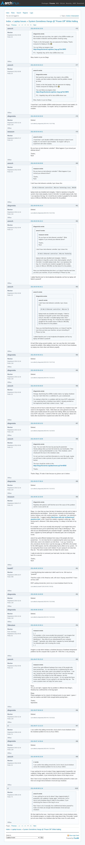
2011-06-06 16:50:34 (37, 568)
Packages (45, 3)
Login (31, 13)
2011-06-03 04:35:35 (37, 116)
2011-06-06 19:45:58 (37, 594)
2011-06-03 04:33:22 (37, 65)
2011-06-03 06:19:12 (37, 221)
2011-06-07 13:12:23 (37, 726)
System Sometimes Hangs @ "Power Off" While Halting (53, 21)
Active (68, 16)
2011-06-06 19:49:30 (37, 610)
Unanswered (75, 16)
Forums (52, 3)
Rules (13, 13)
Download (80, 3)
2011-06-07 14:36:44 (37, 741)
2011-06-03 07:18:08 (37, 439)
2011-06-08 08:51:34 (37, 788)
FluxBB (76, 838)
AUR (74, 3)
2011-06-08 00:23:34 (37, 756)
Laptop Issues (20, 21)
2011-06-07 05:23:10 (37, 659)
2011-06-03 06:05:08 (37, 163)
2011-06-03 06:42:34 (37, 370)
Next (34, 25)
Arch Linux (10, 3)
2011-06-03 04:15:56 (37, 28)
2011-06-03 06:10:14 (37, 205)
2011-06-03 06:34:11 (37, 287)
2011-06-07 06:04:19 (37, 710)
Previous (14, 25)
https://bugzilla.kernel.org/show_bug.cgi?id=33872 (49, 49)
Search (19, 13)
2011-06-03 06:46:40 (37, 386)
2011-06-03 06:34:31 (37, 355)
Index (7, 13)
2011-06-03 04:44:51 (37, 131)
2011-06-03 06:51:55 (37, 423)
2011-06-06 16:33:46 (37, 497)
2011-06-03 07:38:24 (37, 481)
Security (69, 3)
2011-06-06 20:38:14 (37, 625)
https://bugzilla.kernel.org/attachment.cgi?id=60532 (49, 465)
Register (25, 13)
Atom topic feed (74, 835)
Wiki (57, 3)
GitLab (62, 3)
